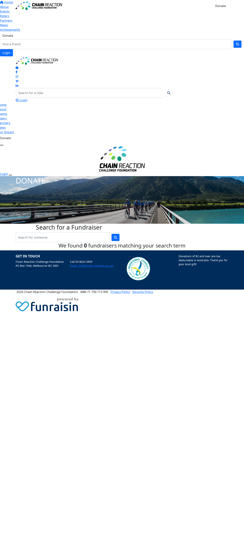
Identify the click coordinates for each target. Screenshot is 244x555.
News (4, 25)
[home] (39, 5)
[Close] (10, 175)
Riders (4, 16)
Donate (7, 36)
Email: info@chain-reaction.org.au (92, 266)
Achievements (10, 30)
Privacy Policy (120, 292)
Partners (6, 20)
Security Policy (142, 292)
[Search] (238, 44)
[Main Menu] (1, 145)
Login (6, 53)
